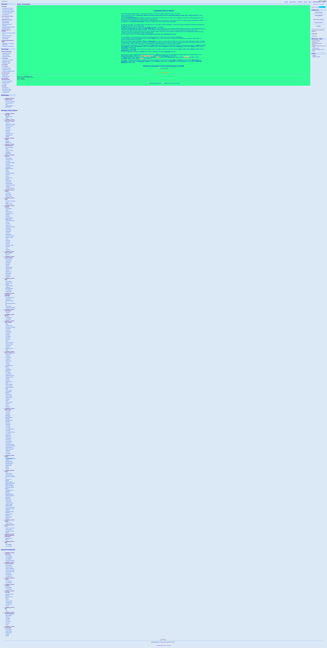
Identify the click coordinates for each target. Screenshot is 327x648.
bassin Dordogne (10, 568)
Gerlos (7, 176)
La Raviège (8, 331)
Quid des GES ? (6, 37)
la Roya (7, 617)
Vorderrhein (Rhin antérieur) (9, 509)
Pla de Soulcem (9, 342)
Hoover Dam (9, 529)
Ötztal (7, 170)
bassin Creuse (9, 567)
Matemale (8, 299)
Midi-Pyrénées (8, 322)
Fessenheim (9, 259)
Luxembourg (8, 310)
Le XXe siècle (6, 18)
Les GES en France (7, 35)
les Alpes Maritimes (9, 613)
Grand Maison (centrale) (8, 421)
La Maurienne (9, 601)
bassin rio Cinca (9, 213)
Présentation (9, 158)
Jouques (8, 364)
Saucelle (8, 242)
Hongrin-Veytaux (10, 475)
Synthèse (5, 84)
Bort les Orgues (9, 126)
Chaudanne (8, 357)
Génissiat (8, 424)
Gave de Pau (9, 631)
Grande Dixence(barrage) (9, 493)
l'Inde (6, 542)
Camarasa (8, 228)
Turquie (6, 521)
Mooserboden (9, 183)
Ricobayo (8, 240)
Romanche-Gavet (10, 444)
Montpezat (8, 439)
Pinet (7, 341)
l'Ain (6, 608)
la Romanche (9, 602)
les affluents (8, 559)
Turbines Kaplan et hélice (9, 71)
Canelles (8, 223)
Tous (7, 248)
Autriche (7, 156)
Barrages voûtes (6, 63)
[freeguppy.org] (155, 642)
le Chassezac (9, 576)
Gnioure (8, 330)
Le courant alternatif (7, 12)
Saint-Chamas (9, 386)
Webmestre (314, 42)
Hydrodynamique (7, 56)
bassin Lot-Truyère (10, 570)
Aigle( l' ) (8, 122)
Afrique (6, 139)
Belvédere (8, 354)
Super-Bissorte (9, 447)
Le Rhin (7, 579)
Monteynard (8, 438)
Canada (7, 191)
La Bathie (8, 426)
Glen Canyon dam (10, 528)
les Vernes (8, 453)
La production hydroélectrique (5, 22)
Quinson (8, 380)
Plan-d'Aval (8, 442)
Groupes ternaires (7, 89)
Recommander (315, 48)
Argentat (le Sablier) (10, 124)
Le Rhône (7, 585)
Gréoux (7, 362)
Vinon (7, 405)
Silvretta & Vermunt (10, 162)
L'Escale (8, 368)
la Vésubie (8, 621)
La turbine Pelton (7, 68)
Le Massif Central (9, 563)
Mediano (8, 214)
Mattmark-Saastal (10, 495)
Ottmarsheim (9, 268)
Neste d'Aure (9, 632)
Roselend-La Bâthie (10, 446)
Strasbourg (8, 273)
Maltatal (8, 186)
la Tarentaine (9, 574)
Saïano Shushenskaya (8, 460)
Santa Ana (8, 225)
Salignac (8, 399)
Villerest (8, 452)
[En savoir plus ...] (171, 642)
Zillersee (8, 174)
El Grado (8, 216)
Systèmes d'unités (7, 53)
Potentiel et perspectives (8, 46)
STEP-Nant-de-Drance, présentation (10, 482)
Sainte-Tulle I (9, 396)
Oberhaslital (8, 500)
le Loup (7, 623)
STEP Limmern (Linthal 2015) (9, 505)
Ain (6, 610)
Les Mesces (8, 374)
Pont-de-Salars (9, 344)
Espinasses (8, 360)
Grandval (8, 130)
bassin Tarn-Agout (10, 571)
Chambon (8, 411)
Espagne (7, 207)
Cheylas (8, 413)
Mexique (7, 315)
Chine (6, 199)
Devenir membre (318, 12)
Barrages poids (6, 61)
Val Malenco (9, 290)
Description (5, 74)
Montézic (8, 337)
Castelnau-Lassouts (10, 327)
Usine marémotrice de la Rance (9, 536)
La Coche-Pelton (10, 429)
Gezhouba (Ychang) (10, 201)
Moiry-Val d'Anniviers (7, 498)
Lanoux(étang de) (10, 297)
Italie (6, 279)
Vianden (8, 312)
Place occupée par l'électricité (6, 25)
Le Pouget (8, 336)
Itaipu (7, 149)
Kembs (7, 265)
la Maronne (8, 573)
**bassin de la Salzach (8, 178)
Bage (7, 324)
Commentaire (6, 92)
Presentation (6, 87)
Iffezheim (8, 264)
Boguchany (8, 465)
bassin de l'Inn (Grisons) (9, 515)
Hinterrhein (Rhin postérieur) (9, 512)
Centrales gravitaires (7, 81)
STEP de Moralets (10, 220)
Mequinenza (9, 211)
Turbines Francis (6, 69)
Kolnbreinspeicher (10, 188)
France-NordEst (9, 257)
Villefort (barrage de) (10, 307)
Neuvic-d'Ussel (9, 133)
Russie (6, 456)
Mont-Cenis (8, 436)
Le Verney (8, 433)
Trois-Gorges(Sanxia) (9, 203)
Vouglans (8, 276)
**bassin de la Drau (10, 185)
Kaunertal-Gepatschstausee (9, 168)
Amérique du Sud (9, 145)
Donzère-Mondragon (8, 415)
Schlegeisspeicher (10, 173)
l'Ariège (7, 634)
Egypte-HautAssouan (8, 142)
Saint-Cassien (9, 384)
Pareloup (8, 339)
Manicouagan (9, 196)
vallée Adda (8, 291)
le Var (7, 624)
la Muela (8, 246)
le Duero (8, 233)
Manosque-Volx (9, 377)
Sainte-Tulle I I (9, 397)
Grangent (8, 423)
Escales (8, 222)
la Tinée (8, 620)
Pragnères (8, 345)
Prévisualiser (158, 83)
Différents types (6, 76)
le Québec (8, 193)
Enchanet (8, 129)
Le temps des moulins (8, 8)
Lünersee (8, 161)
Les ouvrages (9, 557)
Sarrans (8, 347)
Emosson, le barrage (8, 480)
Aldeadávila (8, 234)
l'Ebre (7, 210)
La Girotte (8, 430)
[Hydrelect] (4, 1)
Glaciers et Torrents (10, 101)
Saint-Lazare (9, 390)
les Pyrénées (8, 627)
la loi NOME (5, 38)
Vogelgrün (8, 275)
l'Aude (7, 635)
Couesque (8, 328)
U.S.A (6, 526)
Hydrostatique (6, 54)
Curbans (8, 359)
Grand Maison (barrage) (8, 418)
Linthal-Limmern (9, 503)
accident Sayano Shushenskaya (9, 463)
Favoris (314, 44)
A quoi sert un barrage (8, 60)
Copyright (7, 115)
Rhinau (7, 270)
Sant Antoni (8, 229)
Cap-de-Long (9, 325)
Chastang (8, 127)
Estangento (8, 231)
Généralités (5, 66)
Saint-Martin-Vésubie (8, 392)
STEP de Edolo (9, 285)
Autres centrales (6, 82)
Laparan (8, 334)
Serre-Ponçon (9, 402)
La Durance (7, 554)
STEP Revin (8, 272)
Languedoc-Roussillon (8, 295)
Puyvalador (8, 306)
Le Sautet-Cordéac (10, 432)
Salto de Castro (9, 237)
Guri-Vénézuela (9, 147)
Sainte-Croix (9, 394)
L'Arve (7, 599)
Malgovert (8, 435)
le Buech (8, 406)
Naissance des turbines (8, 9)
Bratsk (7, 467)
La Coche (8, 427)
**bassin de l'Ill (9, 159)
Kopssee (8, 164)
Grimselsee (8, 501)
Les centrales (9, 582)
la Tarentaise (9, 604)
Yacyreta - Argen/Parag (8, 152)
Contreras (8, 249)
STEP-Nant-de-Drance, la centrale (9, 485)
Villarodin (8, 450)
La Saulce (8, 372)
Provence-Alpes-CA (10, 353)
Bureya (7, 468)
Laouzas (8, 333)
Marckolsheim (9, 267)
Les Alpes (7, 592)
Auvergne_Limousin (10, 121)
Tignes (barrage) (10, 449)
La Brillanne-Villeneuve (8, 370)
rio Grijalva (8, 319)
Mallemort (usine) (10, 375)
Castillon (8, 356)
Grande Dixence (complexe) (9, 491)
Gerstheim (8, 262)
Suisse (6, 471)
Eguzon (7, 254)
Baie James (8, 194)
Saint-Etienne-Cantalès (9, 136)
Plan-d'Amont (9, 441)
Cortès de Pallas (10, 245)
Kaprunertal (8, 182)
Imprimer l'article (175, 83)
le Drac (7, 605)
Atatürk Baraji (9, 523)
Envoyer (318, 26)
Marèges (8, 132)
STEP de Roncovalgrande (9, 288)
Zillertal (7, 171)
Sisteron (8, 403)
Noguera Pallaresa (10, 226)
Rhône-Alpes (8, 409)
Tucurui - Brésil (9, 150)
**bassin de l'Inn (9, 165)
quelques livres (8, 99)
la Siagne (8, 618)
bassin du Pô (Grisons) (8, 517)
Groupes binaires (7, 90)
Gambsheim (8, 261)
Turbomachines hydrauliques (9, 106)
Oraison (8, 378)
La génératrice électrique (8, 11)
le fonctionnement (10, 560)
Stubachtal (8, 180)
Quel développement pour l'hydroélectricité (8, 27)
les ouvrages (9, 546)
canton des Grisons (10, 507)
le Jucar (8, 243)
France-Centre (8, 253)
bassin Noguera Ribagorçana (9, 218)
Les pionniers (6, 14)
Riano (7, 239)
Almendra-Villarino (10, 236)
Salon (7, 400)
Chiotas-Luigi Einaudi (8, 283)
